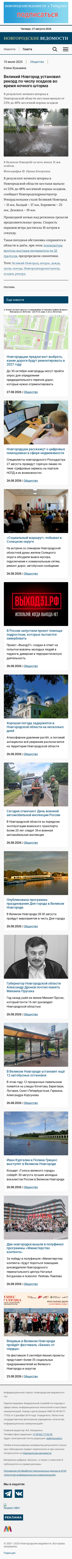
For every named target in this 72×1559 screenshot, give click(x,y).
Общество (37, 62)
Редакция (10, 1553)
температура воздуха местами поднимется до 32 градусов (33, 250)
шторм (45, 263)
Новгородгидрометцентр (42, 268)
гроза (7, 268)
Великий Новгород (25, 263)
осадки (9, 273)
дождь (55, 263)
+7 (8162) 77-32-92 (42, 1434)
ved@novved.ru (54, 1438)
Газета (27, 49)
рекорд (20, 273)
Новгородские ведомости (37, 1453)
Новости (9, 49)
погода (17, 268)
